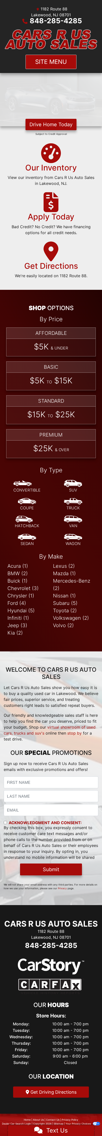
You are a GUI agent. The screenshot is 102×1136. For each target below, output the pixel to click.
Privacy (62, 888)
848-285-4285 (56, 21)
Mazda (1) (64, 573)
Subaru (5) (65, 603)
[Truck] (73, 504)
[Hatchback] (27, 522)
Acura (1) (17, 566)
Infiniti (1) (18, 618)
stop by (74, 733)
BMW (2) (17, 573)
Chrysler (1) (20, 596)
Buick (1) (17, 581)
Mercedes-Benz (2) (71, 584)
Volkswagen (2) (71, 618)
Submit (51, 869)
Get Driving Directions (52, 1092)
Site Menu (51, 61)
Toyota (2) (65, 611)
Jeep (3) (17, 625)
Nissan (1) (64, 596)
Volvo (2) (63, 625)
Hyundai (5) (21, 611)
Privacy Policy (70, 1119)
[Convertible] (27, 486)
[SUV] (73, 486)
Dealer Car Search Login (16, 1123)
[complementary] (87, 1121)
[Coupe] (27, 504)
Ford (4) (16, 603)
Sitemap (58, 1123)
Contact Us (52, 1119)
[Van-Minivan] (73, 522)
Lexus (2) (64, 566)
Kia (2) (15, 633)
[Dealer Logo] (51, 39)
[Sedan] (27, 539)
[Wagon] (73, 539)
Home (27, 1119)
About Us (38, 1119)
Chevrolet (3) (23, 588)
